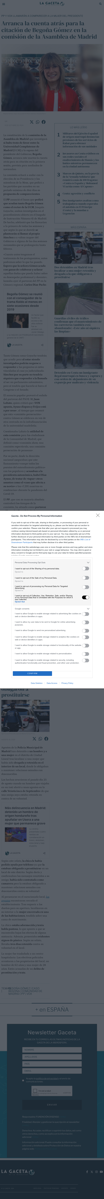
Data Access (52, 683)
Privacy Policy (67, 683)
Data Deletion (37, 683)
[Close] (98, 516)
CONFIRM (32, 673)
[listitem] (52, 562)
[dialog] (52, 599)
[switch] (85, 568)
